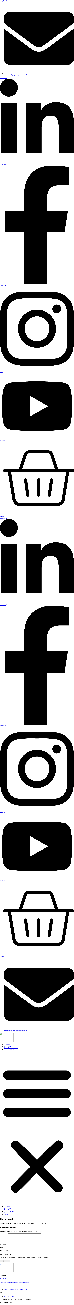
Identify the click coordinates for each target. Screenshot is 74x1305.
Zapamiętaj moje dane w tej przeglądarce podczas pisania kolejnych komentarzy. (25, 1257)
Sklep (5, 1051)
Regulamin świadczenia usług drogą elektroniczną (14, 1282)
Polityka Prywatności (6, 1279)
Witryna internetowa (6, 1254)
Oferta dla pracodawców (11, 1048)
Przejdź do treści (4, 1)
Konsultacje (7, 1044)
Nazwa (2, 1247)
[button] (37, 1129)
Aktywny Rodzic (8, 1046)
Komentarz (3, 1244)
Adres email (4, 1251)
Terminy (6, 1053)
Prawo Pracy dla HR (9, 1049)
